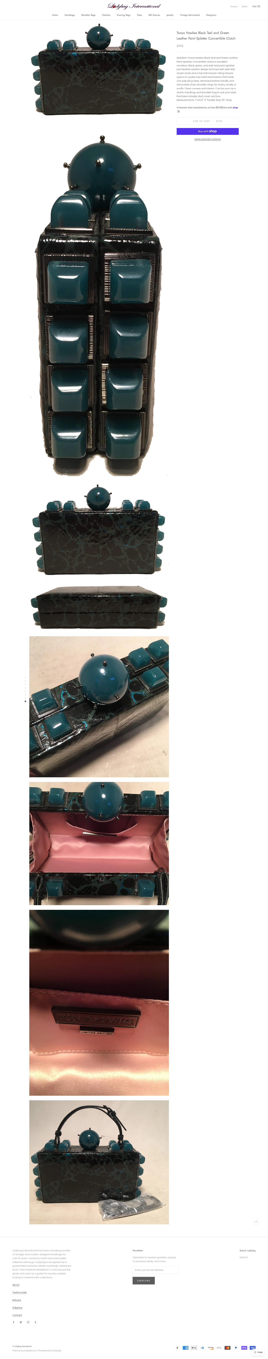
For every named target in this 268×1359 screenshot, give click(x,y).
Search (245, 6)
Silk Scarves (154, 15)
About (15, 1284)
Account (233, 6)
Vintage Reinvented (190, 15)
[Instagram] (28, 1322)
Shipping (17, 1307)
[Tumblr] (35, 1322)
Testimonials (19, 1292)
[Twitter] (21, 1322)
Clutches (106, 15)
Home (55, 15)
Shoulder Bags (88, 15)
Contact (17, 1315)
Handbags (70, 15)
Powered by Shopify (50, 1350)
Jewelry (170, 15)
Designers (211, 15)
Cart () (256, 6)
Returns (16, 1300)
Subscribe (143, 1280)
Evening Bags (123, 15)
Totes (139, 15)
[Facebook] (13, 1322)
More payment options (208, 138)
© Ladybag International (21, 1346)
